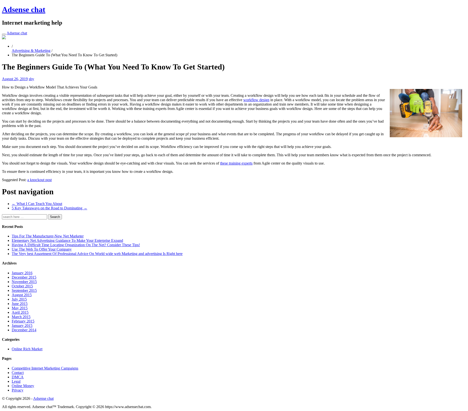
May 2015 (20, 308)
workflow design (256, 100)
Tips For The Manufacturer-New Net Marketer (48, 236)
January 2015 (22, 325)
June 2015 (20, 304)
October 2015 (22, 286)
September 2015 (24, 290)
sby (31, 79)
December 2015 (24, 277)
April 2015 (20, 312)
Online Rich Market (27, 349)
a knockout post (39, 180)
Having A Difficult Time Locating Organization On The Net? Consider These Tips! (76, 245)
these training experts (236, 163)
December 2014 (24, 330)
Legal (16, 381)
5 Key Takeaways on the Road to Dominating (49, 208)
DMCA (18, 377)
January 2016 (22, 273)
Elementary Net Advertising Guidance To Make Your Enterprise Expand (67, 240)
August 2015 (22, 295)
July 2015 (19, 299)
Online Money (23, 386)
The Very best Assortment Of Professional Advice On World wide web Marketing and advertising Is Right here (97, 254)
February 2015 (23, 321)
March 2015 (21, 317)
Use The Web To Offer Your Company (42, 249)
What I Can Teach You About (37, 204)
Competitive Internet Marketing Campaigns (45, 368)
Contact (18, 373)
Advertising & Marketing (31, 51)
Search (55, 217)
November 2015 (24, 282)
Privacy (17, 390)
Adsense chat (23, 9)
